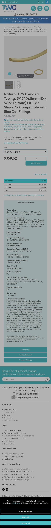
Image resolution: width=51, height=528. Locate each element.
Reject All (25, 517)
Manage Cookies (25, 511)
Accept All (25, 523)
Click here (16, 503)
